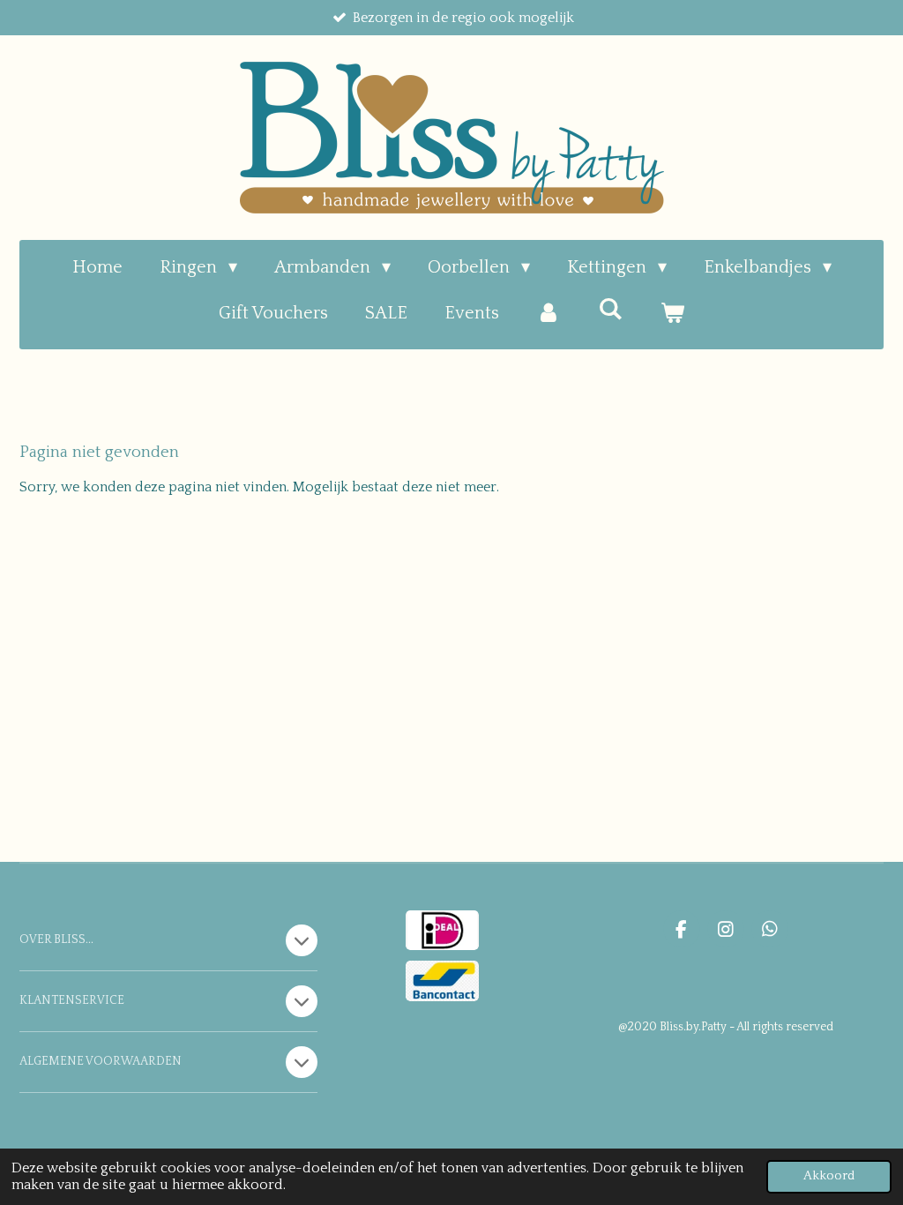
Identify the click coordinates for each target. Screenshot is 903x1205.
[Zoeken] (610, 310)
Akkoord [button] (828, 1176)
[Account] (548, 313)
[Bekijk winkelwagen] (672, 313)
